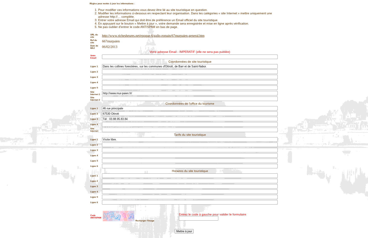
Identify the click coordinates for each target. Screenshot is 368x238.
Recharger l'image (144, 220)
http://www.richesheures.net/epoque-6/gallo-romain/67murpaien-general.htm (153, 36)
